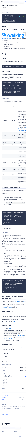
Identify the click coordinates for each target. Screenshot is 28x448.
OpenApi (10, 307)
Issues (3, 399)
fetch (24, 301)
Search (21, 2)
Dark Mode (16, 436)
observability (10, 406)
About (3, 433)
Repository (4, 400)
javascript (8, 408)
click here (15, 321)
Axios (19, 306)
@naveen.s (5, 414)
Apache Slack (21, 335)
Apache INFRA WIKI (8, 338)
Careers (3, 435)
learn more (11, 373)
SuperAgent (4, 307)
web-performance (15, 408)
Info (25, 376)
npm (8, 63)
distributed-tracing (21, 406)
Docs (3, 431)
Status (15, 431)
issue (10, 328)
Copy (4, 20)
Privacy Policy (4, 436)
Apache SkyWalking (6, 38)
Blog (15, 433)
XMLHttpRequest (17, 301)
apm (15, 406)
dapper (3, 408)
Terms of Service (17, 435)
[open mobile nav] (25, 2)
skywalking (4, 406)
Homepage (4, 397)
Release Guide (18, 348)
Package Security (5, 395)
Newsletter (4, 426)
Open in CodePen (11, 20)
